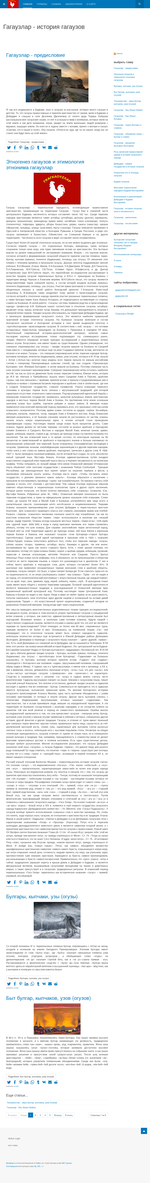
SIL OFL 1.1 (39, 1166)
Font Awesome (12, 1166)
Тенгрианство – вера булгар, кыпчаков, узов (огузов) (32, 1102)
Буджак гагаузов (121, 181)
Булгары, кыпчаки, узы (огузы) (42, 896)
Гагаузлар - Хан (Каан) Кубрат (21, 1107)
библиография (73, 3)
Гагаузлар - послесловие (126, 223)
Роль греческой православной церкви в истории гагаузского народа (128, 154)
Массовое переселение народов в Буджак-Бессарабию (129, 189)
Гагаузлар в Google (124, 313)
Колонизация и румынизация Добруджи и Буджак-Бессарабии (128, 199)
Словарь (118, 266)
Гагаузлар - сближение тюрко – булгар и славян (129, 135)
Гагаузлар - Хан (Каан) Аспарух (125, 117)
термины (42, 3)
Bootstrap (10, 1163)
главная (27, 3)
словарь (56, 3)
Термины (118, 272)
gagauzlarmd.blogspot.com (127, 289)
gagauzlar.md (121, 295)
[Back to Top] (144, 1131)
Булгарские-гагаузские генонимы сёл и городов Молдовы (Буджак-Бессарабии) (125, 244)
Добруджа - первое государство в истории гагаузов (129, 165)
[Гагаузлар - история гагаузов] (12, 4)
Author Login (14, 1138)
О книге (117, 260)
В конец (69, 1115)
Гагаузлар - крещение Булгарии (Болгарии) (124, 144)
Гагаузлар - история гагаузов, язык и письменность (128, 210)
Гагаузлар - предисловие (35, 54)
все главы (13, 1145)
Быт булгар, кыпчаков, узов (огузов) (48, 997)
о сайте (91, 3)
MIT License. (67, 1163)
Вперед (57, 1115)
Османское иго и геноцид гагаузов (126, 174)
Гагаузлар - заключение (125, 217)
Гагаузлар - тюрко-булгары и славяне (127, 126)
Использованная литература (127, 254)
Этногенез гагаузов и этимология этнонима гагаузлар (45, 164)
